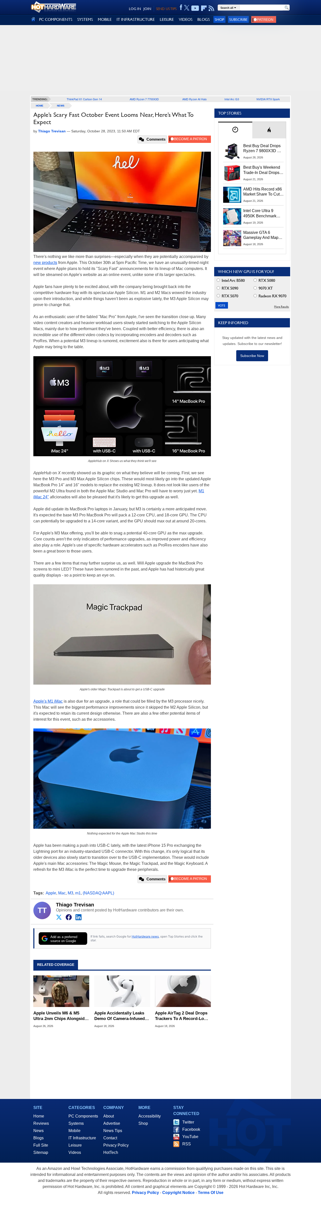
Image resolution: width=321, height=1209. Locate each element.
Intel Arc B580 (233, 280)
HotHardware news (145, 936)
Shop (219, 19)
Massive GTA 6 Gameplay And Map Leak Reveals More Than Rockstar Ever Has (261, 235)
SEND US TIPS (166, 9)
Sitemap (40, 1152)
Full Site (40, 1145)
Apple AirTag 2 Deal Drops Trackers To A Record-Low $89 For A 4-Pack (181, 1016)
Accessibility (149, 1116)
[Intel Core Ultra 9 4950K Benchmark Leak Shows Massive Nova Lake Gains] (232, 216)
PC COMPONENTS (55, 19)
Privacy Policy (116, 1145)
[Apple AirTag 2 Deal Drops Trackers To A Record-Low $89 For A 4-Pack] (183, 991)
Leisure (75, 1145)
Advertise (111, 1123)
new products (45, 262)
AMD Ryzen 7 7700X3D (144, 99)
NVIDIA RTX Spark (268, 99)
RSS (186, 1144)
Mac (62, 893)
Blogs (38, 1138)
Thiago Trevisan (75, 904)
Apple (51, 893)
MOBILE (105, 19)
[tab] (235, 130)
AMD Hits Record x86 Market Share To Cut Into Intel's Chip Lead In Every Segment (262, 192)
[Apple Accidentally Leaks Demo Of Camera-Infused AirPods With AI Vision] (122, 991)
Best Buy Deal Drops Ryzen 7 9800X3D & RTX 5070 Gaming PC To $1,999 (263, 149)
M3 (70, 893)
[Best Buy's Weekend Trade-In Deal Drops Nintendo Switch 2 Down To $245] (232, 173)
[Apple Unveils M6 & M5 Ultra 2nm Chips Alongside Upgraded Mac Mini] (61, 991)
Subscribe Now (252, 356)
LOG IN (135, 9)
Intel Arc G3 (231, 99)
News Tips (112, 1131)
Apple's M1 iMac (48, 701)
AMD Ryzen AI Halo (194, 99)
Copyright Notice (178, 1192)
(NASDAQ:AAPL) (98, 893)
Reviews (41, 1123)
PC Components (83, 1116)
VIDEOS (185, 19)
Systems (76, 1123)
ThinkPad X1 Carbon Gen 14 (84, 99)
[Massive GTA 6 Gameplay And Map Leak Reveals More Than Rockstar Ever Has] (232, 238)
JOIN (147, 9)
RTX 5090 (229, 288)
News (60, 105)
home (39, 105)
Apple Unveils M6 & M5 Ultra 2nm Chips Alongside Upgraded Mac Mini (60, 1016)
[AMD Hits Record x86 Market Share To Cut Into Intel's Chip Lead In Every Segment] (232, 195)
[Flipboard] (204, 8)
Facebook (191, 1129)
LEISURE (167, 19)
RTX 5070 (229, 296)
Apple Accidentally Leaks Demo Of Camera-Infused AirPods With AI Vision (119, 1016)
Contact (110, 1138)
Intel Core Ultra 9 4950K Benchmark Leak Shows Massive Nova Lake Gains (262, 214)
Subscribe (238, 19)
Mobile (74, 1131)
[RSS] (211, 8)
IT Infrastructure (82, 1138)
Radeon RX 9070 (272, 296)
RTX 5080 (266, 280)
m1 (78, 893)
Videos (74, 1152)
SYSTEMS (85, 19)
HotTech (110, 1152)
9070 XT (265, 288)
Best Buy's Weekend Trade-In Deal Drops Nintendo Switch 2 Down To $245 (261, 170)
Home (38, 1116)
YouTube (190, 1137)
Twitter (188, 1122)
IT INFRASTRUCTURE (136, 19)
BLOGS (203, 19)
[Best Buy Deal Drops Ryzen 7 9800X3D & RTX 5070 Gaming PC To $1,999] (232, 151)
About (108, 1116)
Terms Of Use (210, 1192)
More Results (281, 306)
